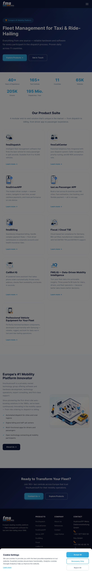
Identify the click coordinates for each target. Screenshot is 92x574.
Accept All (78, 555)
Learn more (7, 567)
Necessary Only (77, 561)
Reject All (77, 568)
